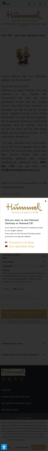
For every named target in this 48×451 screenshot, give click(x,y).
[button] (4, 447)
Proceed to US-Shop (21, 242)
